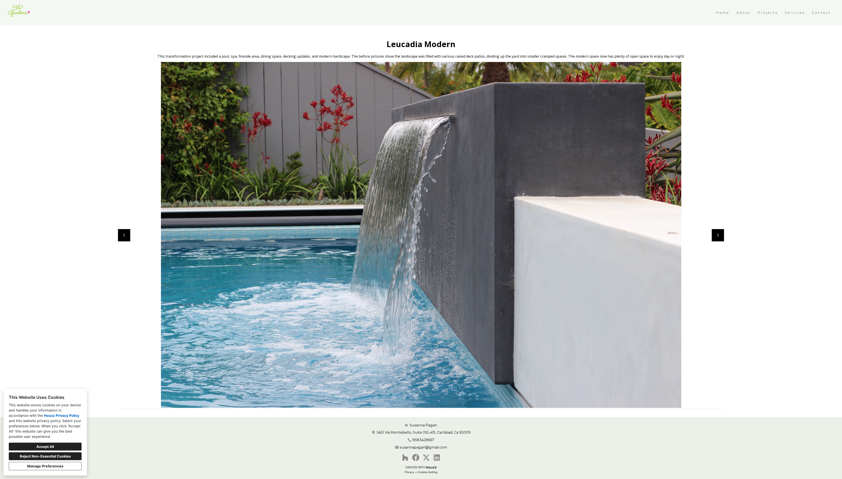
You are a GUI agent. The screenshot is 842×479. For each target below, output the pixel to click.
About (744, 13)
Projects (768, 13)
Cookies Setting (427, 472)
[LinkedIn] (436, 457)
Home (723, 13)
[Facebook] (415, 457)
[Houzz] (405, 457)
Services (795, 13)
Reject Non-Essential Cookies (45, 456)
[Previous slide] (124, 235)
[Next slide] (718, 235)
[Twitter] (426, 457)
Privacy (409, 472)
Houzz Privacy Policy (61, 415)
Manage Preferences (45, 466)
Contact (821, 13)
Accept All (45, 446)
